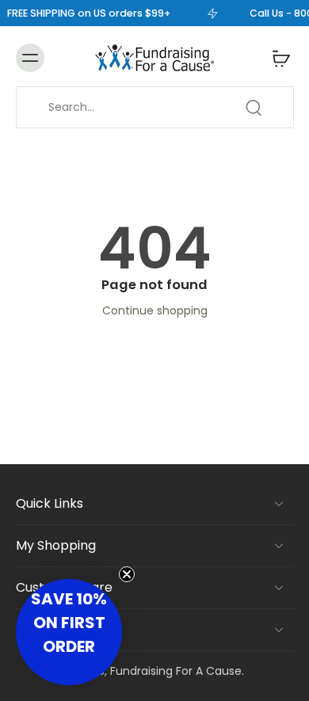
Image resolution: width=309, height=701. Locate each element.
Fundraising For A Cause (176, 671)
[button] (69, 632)
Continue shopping (155, 310)
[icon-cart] (276, 58)
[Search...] (253, 108)
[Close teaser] (127, 574)
